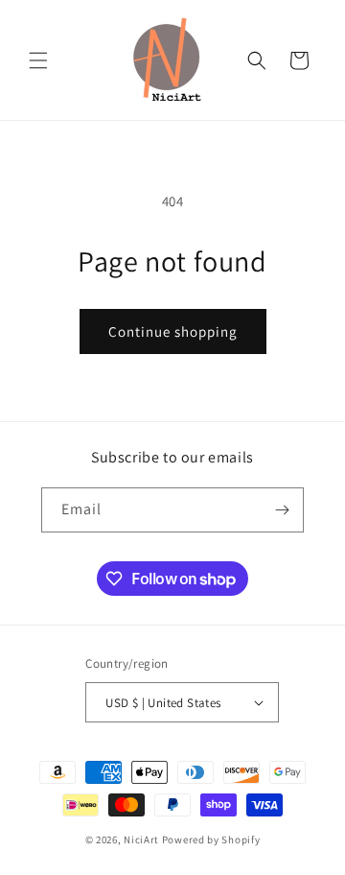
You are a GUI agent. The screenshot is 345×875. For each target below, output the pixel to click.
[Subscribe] (282, 509)
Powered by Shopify (211, 839)
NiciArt (141, 839)
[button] (38, 60)
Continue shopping (173, 331)
